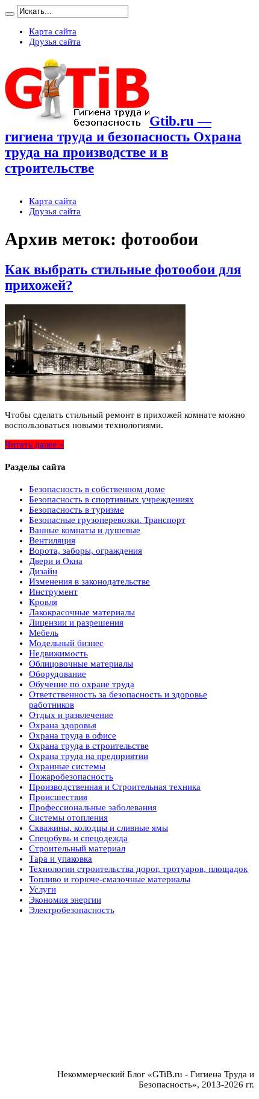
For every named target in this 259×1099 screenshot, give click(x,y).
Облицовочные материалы (81, 663)
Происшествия (58, 797)
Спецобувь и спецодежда (78, 838)
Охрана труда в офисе (72, 735)
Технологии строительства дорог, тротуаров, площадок (138, 869)
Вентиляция (52, 540)
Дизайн (43, 571)
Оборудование (57, 674)
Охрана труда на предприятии (88, 756)
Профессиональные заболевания (93, 807)
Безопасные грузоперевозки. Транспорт (107, 520)
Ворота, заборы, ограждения (85, 551)
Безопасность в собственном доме (97, 489)
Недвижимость (58, 653)
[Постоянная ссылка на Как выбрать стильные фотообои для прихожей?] (95, 398)
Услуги (42, 889)
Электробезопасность (71, 910)
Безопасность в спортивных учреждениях (111, 499)
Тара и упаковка (60, 859)
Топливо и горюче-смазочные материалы (109, 879)
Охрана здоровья (62, 725)
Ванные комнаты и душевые (84, 530)
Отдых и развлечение (71, 715)
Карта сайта (52, 31)
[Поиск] (9, 14)
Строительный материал (77, 848)
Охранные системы (67, 766)
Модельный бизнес (66, 643)
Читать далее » (34, 444)
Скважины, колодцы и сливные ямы (98, 828)
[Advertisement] (95, 958)
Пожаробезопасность (71, 776)
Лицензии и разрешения (76, 622)
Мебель (43, 633)
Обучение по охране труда (81, 684)
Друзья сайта (55, 41)
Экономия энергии (65, 900)
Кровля (43, 602)
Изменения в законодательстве (89, 581)
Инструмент (53, 592)
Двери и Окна (56, 561)
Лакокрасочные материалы (82, 612)
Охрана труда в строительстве (89, 746)
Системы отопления (68, 817)
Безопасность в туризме (76, 509)
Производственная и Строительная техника (115, 787)
